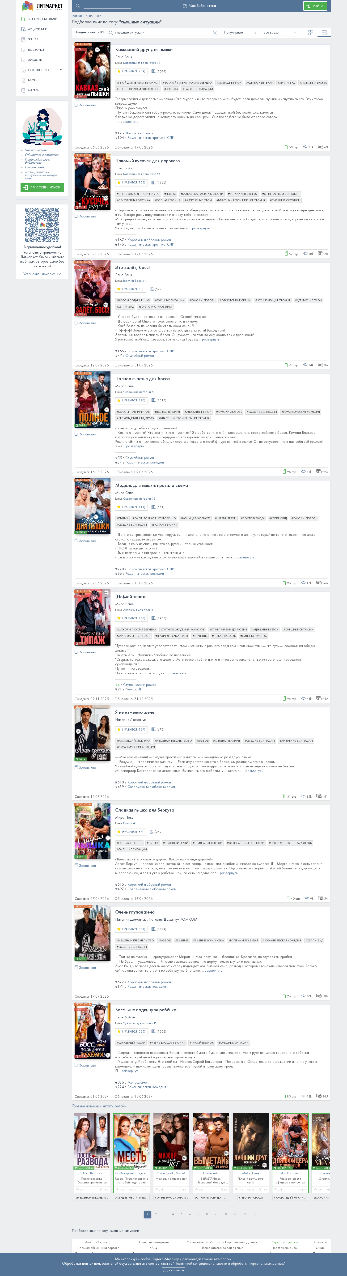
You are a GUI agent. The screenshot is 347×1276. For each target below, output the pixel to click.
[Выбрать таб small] (310, 33)
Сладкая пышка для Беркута (144, 810)
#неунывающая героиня (272, 300)
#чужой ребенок (202, 1043)
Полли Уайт (211, 1173)
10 (225, 1214)
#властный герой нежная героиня (240, 200)
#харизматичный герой (134, 636)
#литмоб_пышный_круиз (135, 418)
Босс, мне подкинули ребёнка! (146, 1010)
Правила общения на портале (98, 1248)
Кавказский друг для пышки (144, 49)
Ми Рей (181, 1173)
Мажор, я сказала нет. (171, 1178)
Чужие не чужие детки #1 (140, 1023)
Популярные (233, 32)
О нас (320, 1248)
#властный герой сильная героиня (184, 418)
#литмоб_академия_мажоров (183, 629)
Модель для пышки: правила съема (151, 485)
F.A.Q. (154, 1248)
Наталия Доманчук (130, 720)
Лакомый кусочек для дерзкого (147, 161)
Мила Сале (124, 386)
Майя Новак (250, 1173)
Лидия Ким (143, 1173)
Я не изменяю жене (134, 712)
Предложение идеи (285, 1248)
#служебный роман (131, 1043)
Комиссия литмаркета (154, 1242)
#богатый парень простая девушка (187, 82)
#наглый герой (225, 518)
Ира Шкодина (290, 1173)
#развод (202, 741)
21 (246, 1214)
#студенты (200, 636)
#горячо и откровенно (155, 307)
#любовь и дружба (313, 82)
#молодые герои (229, 82)
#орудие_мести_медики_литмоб (132, 1197)
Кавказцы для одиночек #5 (141, 174)
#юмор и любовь (202, 300)
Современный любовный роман (152, 787)
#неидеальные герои (207, 843)
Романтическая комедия (144, 462)
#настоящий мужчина (133, 741)
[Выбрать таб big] (324, 33)
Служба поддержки (285, 1242)
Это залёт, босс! (132, 267)
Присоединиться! (45, 187)
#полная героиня (167, 200)
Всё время (271, 32)
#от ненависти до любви (281, 194)
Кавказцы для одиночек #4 (141, 62)
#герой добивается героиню (137, 82)
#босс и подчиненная (133, 300)
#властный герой (175, 843)
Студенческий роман (139, 685)
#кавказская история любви (202, 194)
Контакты (320, 1242)
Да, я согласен (173, 1270)
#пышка (170, 194)
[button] (42, 70)
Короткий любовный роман (149, 240)
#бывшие (181, 940)
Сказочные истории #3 (139, 498)
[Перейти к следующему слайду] (323, 1155)
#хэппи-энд (286, 82)
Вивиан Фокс (330, 1173)
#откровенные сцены (235, 300)
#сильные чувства (253, 636)
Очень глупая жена (135, 912)
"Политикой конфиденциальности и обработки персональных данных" (229, 1264)
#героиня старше (251, 1197)
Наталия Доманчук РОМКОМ (173, 920)
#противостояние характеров (290, 843)
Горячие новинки (99, 1106)
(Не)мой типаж (130, 597)
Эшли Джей (165, 1173)
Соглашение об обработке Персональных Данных (222, 1242)
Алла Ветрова (92, 1173)
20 (235, 1214)
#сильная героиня (226, 741)
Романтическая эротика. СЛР (150, 138)
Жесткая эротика (139, 133)
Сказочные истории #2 (139, 392)
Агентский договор (98, 1242)
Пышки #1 (130, 823)
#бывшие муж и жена (208, 940)
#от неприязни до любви (228, 629)
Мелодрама (137, 1083)
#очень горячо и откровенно (138, 89)
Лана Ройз (123, 57)
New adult (133, 689)
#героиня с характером (171, 636)
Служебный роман (139, 356)
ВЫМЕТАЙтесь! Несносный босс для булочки (211, 1182)
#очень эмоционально (172, 1197)
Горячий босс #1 (134, 280)
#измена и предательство (173, 741)
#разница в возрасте (195, 518)
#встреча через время (243, 194)
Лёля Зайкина (126, 1017)
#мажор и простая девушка (136, 629)
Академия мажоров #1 (139, 610)
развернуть (129, 122)
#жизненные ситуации (296, 741)
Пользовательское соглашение (222, 1248)
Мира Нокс (124, 818)
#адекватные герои (259, 82)
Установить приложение (42, 274)
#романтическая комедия (301, 412)
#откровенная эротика (133, 200)
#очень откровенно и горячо (138, 194)
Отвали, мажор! (330, 1178)
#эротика (171, 89)
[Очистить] (215, 32)
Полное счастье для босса (142, 379)
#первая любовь (224, 636)
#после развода (253, 518)
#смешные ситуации (198, 89)
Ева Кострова (124, 1173)
